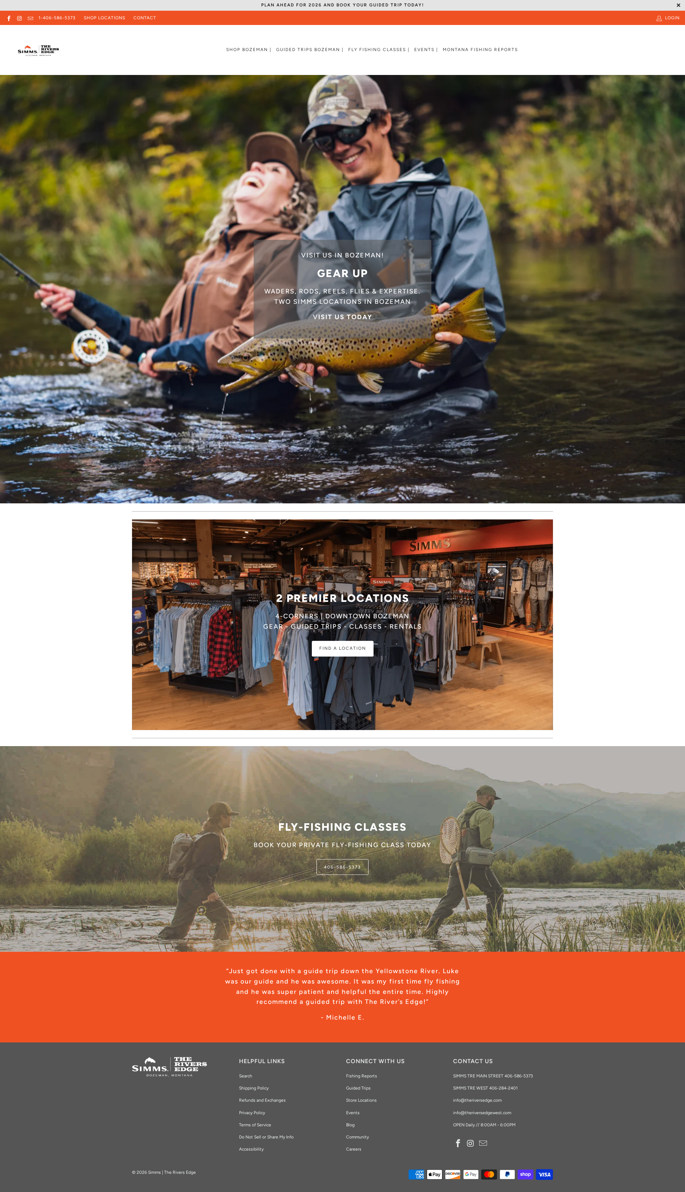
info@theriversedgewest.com (482, 1112)
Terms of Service (255, 1124)
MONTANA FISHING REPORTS (480, 49)
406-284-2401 (503, 1088)
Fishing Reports (361, 1075)
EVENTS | (426, 49)
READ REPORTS (342, 875)
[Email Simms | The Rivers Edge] (30, 17)
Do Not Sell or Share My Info (266, 1137)
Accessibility (251, 1149)
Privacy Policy (252, 1112)
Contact (144, 17)
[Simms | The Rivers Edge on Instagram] (19, 17)
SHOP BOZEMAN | (249, 49)
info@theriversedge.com (477, 1100)
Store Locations (361, 1100)
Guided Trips (358, 1088)
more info (294, 320)
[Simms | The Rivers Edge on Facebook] (8, 17)
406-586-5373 (518, 1075)
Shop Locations (104, 17)
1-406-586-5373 (57, 17)
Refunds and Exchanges (262, 1100)
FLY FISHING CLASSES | (379, 49)
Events (353, 1112)
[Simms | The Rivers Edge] (38, 53)
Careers (353, 1149)
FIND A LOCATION (342, 648)
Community (357, 1137)
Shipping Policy (254, 1088)
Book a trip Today (219, 320)
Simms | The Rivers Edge (172, 1172)
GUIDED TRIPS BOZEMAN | (310, 49)
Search (245, 1075)
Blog (350, 1124)
